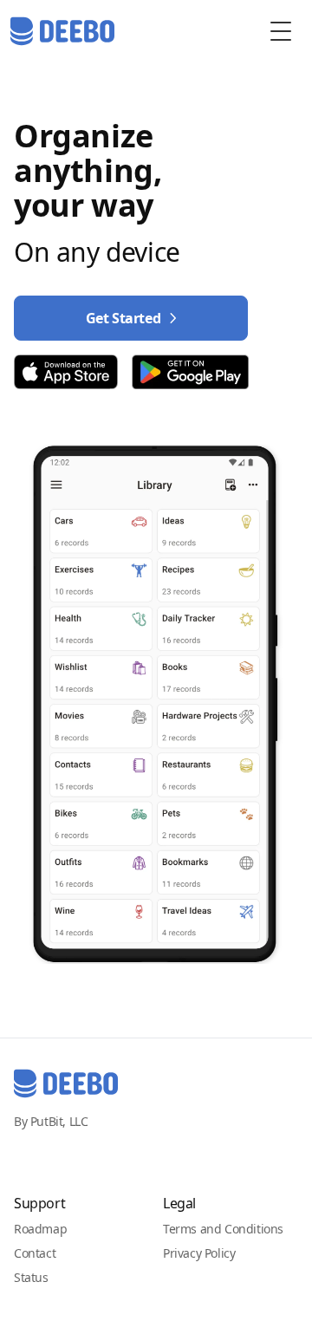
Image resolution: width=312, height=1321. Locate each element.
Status (31, 1277)
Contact (34, 1253)
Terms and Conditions (223, 1228)
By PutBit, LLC (51, 1121)
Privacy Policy (199, 1253)
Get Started (123, 318)
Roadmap (40, 1228)
